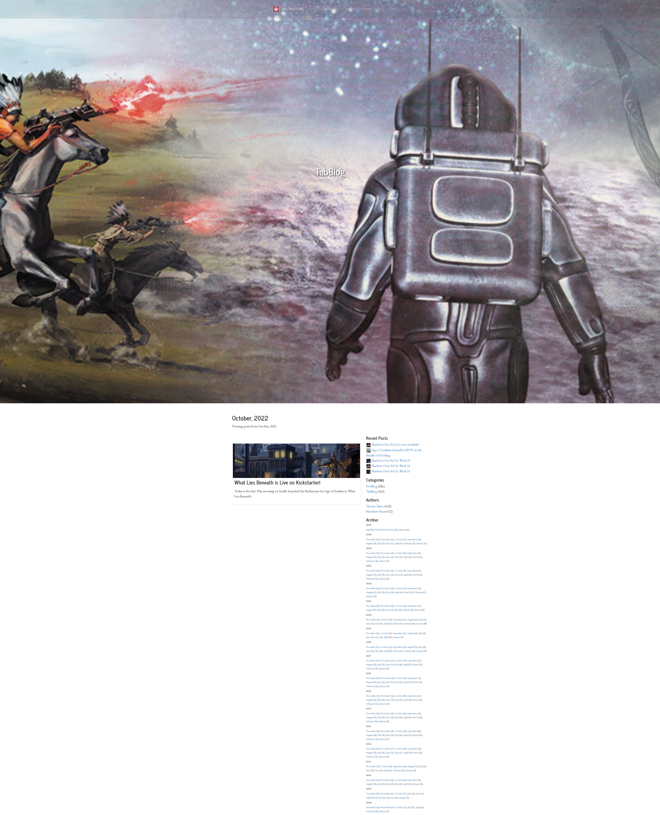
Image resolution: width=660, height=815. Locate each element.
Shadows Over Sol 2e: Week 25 (390, 460)
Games (325, 8)
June (388, 556)
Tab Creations (292, 7)
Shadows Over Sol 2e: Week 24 (390, 466)
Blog (340, 8)
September (412, 539)
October (399, 539)
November (385, 539)
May (388, 543)
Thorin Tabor (375, 506)
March (378, 529)
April (368, 529)
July (379, 543)
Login (380, 8)
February (390, 529)
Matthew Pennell (377, 511)
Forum (352, 8)
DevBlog (371, 486)
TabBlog (371, 491)
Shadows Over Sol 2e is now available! (395, 444)
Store (312, 8)
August (369, 543)
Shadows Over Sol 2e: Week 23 (390, 471)
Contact (366, 8)
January (402, 529)
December (371, 539)
